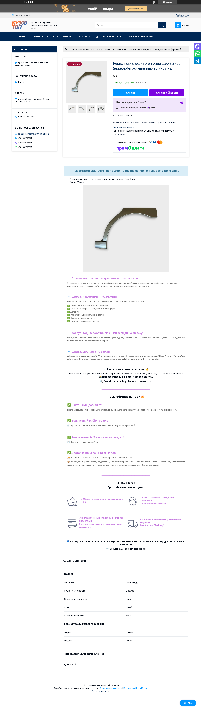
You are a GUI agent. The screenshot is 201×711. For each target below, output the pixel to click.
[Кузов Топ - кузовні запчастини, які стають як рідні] (19, 28)
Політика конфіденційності (135, 688)
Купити (130, 92)
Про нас (68, 36)
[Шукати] (162, 25)
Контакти (84, 36)
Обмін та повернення (140, 36)
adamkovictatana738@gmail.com (33, 133)
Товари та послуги (42, 36)
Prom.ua (115, 685)
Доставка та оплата (108, 36)
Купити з (161, 92)
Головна (20, 36)
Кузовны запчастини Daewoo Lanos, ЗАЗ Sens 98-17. (100, 49)
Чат (190, 703)
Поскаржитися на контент (111, 688)
